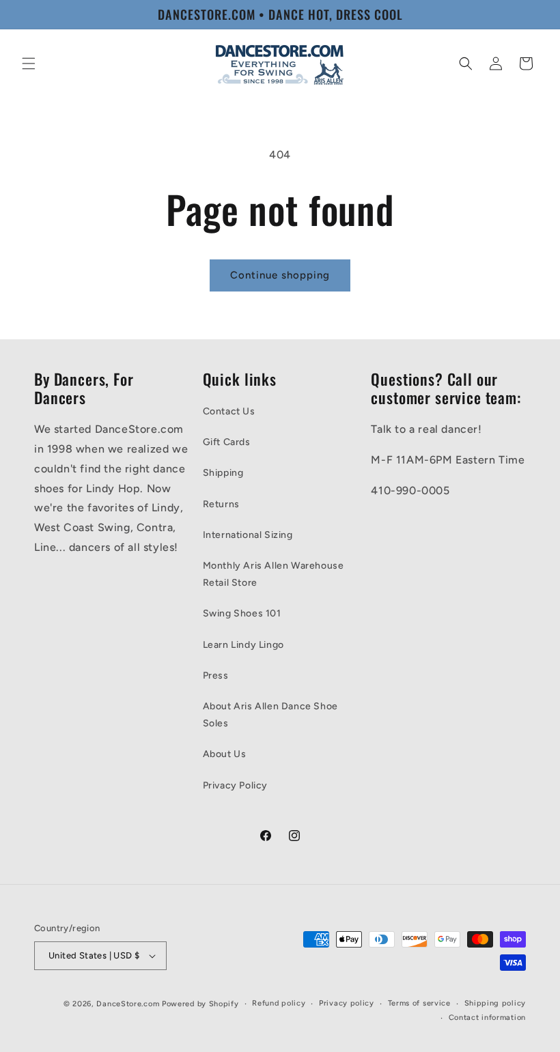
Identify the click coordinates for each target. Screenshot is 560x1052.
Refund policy (278, 1003)
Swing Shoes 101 (242, 613)
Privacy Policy (235, 785)
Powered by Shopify (200, 1003)
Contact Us (229, 411)
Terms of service (419, 1003)
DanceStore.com (127, 1003)
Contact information (487, 1017)
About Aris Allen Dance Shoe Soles (270, 714)
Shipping (223, 473)
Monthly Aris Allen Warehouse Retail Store (273, 574)
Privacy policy (346, 1003)
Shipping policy (495, 1003)
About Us (225, 754)
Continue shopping (280, 275)
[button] (29, 63)
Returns (221, 504)
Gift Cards (227, 442)
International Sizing (248, 535)
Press (216, 675)
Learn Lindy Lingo (243, 645)
